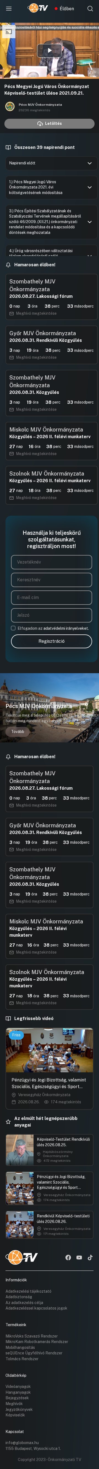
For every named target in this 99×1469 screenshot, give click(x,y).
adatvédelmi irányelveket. (66, 628)
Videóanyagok (18, 1386)
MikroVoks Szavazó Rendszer (32, 1336)
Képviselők (15, 1415)
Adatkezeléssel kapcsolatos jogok (36, 1308)
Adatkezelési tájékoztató (28, 1291)
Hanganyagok (18, 1392)
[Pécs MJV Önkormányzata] (9, 107)
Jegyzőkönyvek (19, 1409)
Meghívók (14, 1403)
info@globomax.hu (22, 1442)
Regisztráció (51, 641)
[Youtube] (79, 1258)
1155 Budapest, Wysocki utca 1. (33, 1448)
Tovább (17, 731)
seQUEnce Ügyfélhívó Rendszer (34, 1353)
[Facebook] (68, 1258)
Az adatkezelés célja (24, 1302)
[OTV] (38, 8)
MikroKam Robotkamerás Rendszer (37, 1341)
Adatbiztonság (19, 1297)
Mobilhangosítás (20, 1347)
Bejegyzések (17, 1398)
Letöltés (53, 123)
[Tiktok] (90, 1258)
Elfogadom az (53, 628)
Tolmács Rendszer (22, 1359)
